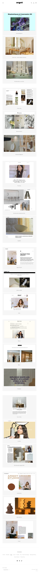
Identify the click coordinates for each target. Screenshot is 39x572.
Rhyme (19, 340)
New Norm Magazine (19, 154)
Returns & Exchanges (25, 554)
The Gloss (19, 185)
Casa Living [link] (19, 108)
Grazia (19, 541)
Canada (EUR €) (6, 569)
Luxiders (19, 441)
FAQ (20, 554)
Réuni (19, 364)
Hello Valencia (19, 517)
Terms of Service (17, 556)
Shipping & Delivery (33, 554)
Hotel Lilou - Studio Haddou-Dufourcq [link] (19, 57)
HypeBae (19, 240)
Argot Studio (35, 569)
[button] (3, 3)
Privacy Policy (22, 556)
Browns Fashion (19, 131)
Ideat (19, 313)
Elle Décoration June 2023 (19, 81)
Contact (4, 554)
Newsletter (7, 554)
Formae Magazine (19, 33)
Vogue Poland (19, 267)
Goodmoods (19, 493)
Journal (14, 554)
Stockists (17, 554)
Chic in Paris (19, 417)
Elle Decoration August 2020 (19, 465)
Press (11, 554)
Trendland (19, 388)
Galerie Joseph (19, 290)
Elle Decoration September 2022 (19, 213)
